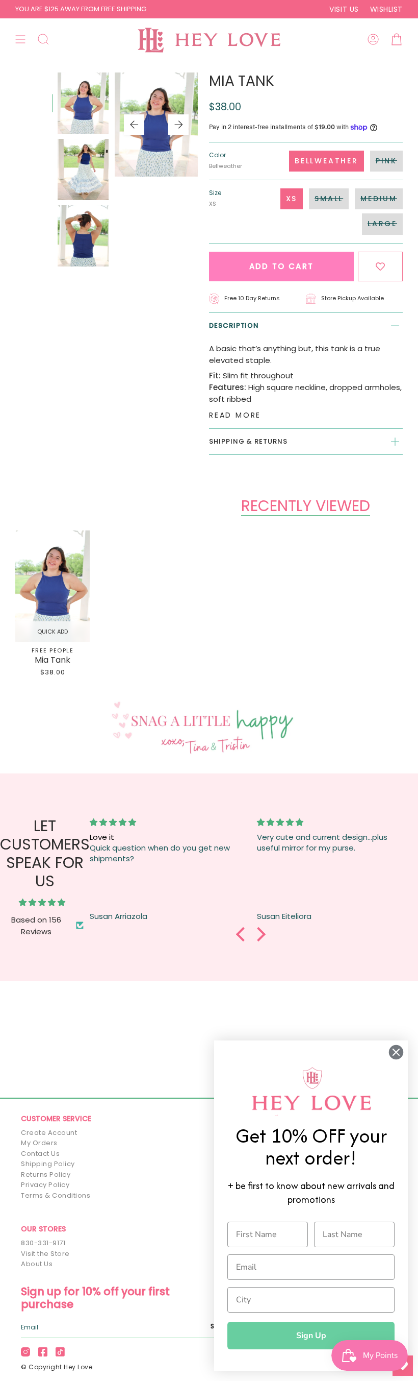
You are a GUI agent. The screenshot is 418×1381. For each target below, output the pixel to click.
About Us (37, 1264)
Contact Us (40, 1153)
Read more (235, 415)
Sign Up (311, 1335)
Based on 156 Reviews (36, 925)
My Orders (39, 1143)
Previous (134, 124)
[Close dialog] (396, 1052)
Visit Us (343, 9)
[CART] (396, 39)
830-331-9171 (43, 1243)
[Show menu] (20, 39)
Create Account (49, 1132)
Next (178, 124)
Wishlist (386, 9)
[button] (43, 39)
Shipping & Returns (248, 441)
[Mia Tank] (52, 586)
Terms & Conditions (55, 1195)
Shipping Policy (48, 1164)
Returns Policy (45, 1174)
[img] (42, 902)
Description (234, 325)
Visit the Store (45, 1253)
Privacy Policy (45, 1185)
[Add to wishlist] (380, 267)
